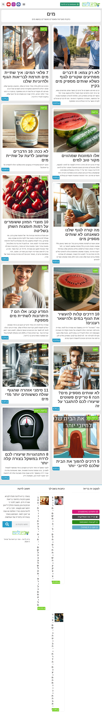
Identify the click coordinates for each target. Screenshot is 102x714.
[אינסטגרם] (14, 4)
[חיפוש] (7, 524)
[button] (24, 4)
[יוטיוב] (9, 4)
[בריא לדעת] (91, 4)
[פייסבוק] (19, 4)
